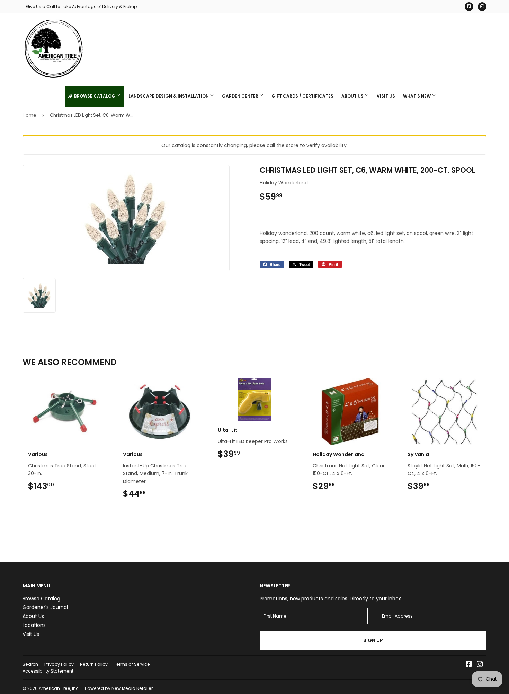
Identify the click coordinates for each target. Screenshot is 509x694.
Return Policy (94, 664)
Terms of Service (132, 664)
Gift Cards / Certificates (302, 96)
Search (30, 664)
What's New (417, 96)
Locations (34, 625)
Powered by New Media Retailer (119, 688)
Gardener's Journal (45, 607)
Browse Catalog (94, 96)
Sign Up (373, 640)
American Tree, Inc (59, 688)
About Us (353, 96)
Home (29, 115)
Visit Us (386, 96)
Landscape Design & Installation (169, 96)
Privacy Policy (59, 664)
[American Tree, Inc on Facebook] (469, 664)
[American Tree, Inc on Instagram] (480, 664)
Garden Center (240, 96)
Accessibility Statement (48, 671)
